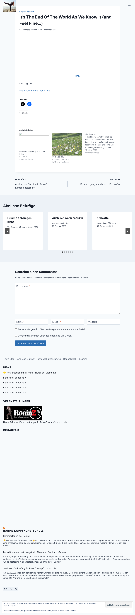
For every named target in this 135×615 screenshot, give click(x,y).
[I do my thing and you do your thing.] (34, 141)
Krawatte (103, 218)
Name (20, 322)
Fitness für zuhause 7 (14, 377)
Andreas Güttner (30, 30)
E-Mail (56, 322)
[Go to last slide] (7, 231)
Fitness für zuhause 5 (14, 387)
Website (92, 322)
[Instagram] (15, 589)
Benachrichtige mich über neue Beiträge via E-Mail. (45, 335)
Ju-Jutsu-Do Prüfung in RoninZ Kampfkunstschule (29, 568)
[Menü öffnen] (129, 6)
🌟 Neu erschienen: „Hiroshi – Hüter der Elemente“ (30, 372)
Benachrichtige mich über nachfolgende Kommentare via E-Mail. (52, 329)
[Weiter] (128, 231)
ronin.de (45, 90)
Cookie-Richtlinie (69, 611)
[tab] (62, 252)
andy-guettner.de (28, 90)
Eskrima (83, 359)
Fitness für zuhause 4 (14, 392)
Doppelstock (69, 359)
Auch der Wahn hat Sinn (67, 218)
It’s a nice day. (58, 157)
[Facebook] (5, 589)
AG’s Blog (9, 359)
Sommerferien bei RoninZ (16, 536)
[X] (10, 589)
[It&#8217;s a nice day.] (67, 144)
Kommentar (23, 286)
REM (77, 76)
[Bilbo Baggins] (101, 143)
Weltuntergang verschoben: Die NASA (100, 181)
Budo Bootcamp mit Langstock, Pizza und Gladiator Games (34, 552)
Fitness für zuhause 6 (14, 382)
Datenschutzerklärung (49, 359)
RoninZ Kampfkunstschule (23, 530)
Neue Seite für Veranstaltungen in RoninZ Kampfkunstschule (35, 422)
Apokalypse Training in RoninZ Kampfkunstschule (31, 183)
